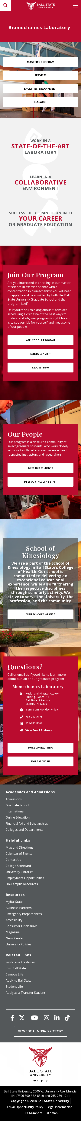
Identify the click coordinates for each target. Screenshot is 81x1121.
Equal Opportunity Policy (25, 1107)
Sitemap (52, 1113)
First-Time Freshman (20, 962)
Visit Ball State (16, 968)
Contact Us (13, 860)
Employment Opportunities (25, 878)
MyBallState (14, 902)
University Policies (18, 944)
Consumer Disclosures (21, 926)
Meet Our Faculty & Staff (40, 481)
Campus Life (14, 974)
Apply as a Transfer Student (25, 993)
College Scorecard (18, 866)
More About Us (40, 761)
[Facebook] (12, 1018)
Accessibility (14, 920)
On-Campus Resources (22, 884)
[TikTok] (67, 1018)
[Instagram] (46, 1018)
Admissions (14, 799)
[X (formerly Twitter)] (22, 1018)
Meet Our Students (40, 468)
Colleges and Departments (24, 829)
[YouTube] (34, 1018)
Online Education (18, 817)
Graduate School (17, 805)
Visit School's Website (40, 614)
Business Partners (19, 908)
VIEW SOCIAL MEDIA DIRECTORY (40, 1031)
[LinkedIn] (57, 1018)
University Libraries (19, 872)
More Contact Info (40, 747)
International (15, 811)
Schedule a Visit (40, 354)
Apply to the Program (40, 340)
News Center (15, 938)
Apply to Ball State (18, 980)
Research (40, 102)
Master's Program (40, 62)
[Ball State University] (40, 1065)
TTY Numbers (32, 1113)
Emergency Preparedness (24, 914)
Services (41, 75)
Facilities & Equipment (40, 88)
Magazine (13, 932)
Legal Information (60, 1107)
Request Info (40, 367)
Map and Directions (19, 847)
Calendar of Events (19, 853)
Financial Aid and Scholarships (27, 823)
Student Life (14, 986)
